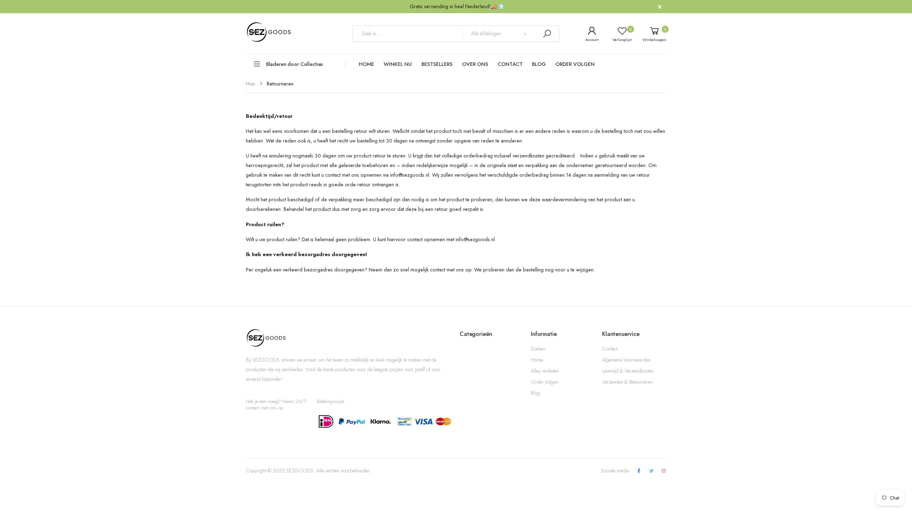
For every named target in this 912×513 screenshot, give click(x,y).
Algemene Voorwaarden (626, 359)
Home (537, 359)
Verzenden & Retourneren (627, 381)
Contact (609, 348)
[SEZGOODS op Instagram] (663, 471)
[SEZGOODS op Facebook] (639, 471)
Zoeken (538, 348)
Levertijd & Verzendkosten (628, 370)
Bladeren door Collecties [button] (294, 64)
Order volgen (544, 381)
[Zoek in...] (546, 33)
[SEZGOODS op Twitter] (651, 471)
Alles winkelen (545, 370)
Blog (535, 393)
